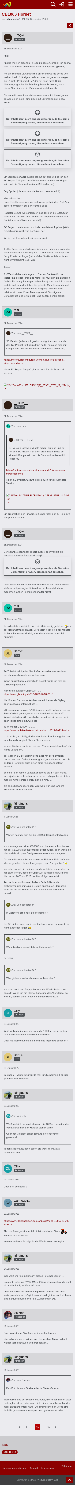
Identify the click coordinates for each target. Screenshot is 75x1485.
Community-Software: (37, 1480)
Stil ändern (67, 1466)
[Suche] (53, 4)
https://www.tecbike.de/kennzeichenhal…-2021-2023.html (35, 730)
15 (37, 1427)
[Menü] (70, 4)
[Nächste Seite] (55, 1427)
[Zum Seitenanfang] (69, 1480)
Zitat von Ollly (18, 1116)
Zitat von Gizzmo (20, 1380)
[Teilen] (70, 25)
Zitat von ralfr (18, 426)
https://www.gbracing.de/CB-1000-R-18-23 (27, 694)
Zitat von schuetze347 (23, 827)
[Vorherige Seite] (20, 1427)
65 (48, 1427)
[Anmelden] (61, 4)
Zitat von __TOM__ (22, 333)
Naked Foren (9, 1452)
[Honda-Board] (6, 4)
